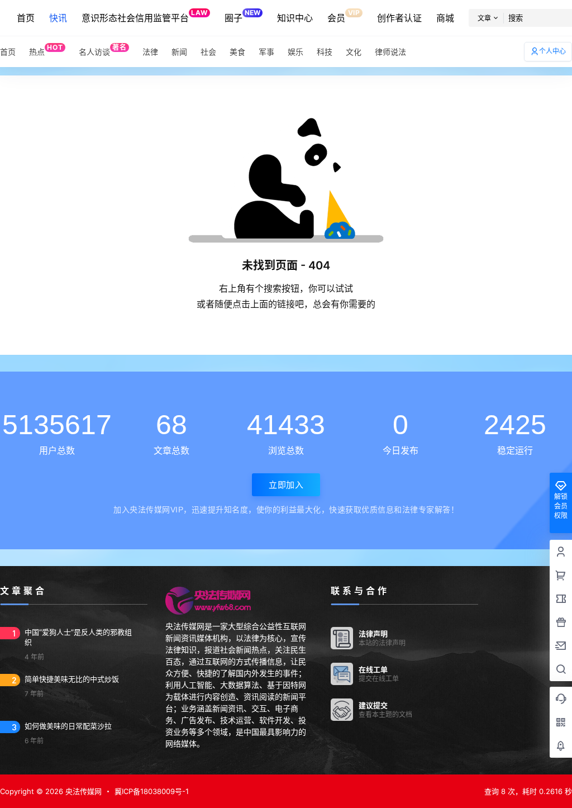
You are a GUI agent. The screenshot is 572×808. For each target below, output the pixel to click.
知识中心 (295, 17)
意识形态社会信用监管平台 (144, 15)
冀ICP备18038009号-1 (152, 791)
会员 (343, 15)
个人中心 (552, 51)
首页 (26, 17)
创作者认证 (399, 17)
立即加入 (286, 484)
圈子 (242, 15)
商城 (445, 17)
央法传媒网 (82, 791)
